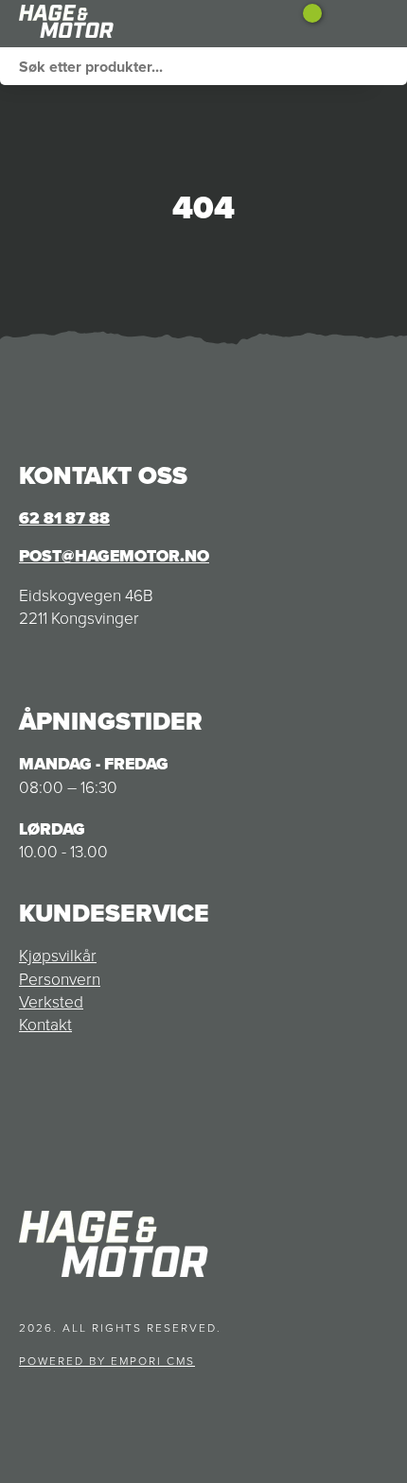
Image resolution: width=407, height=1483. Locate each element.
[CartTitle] (305, 23)
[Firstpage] (113, 23)
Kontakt (45, 1024)
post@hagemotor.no (114, 555)
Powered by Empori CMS (107, 1361)
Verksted (51, 1002)
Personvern (59, 979)
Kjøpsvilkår (58, 955)
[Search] (388, 66)
